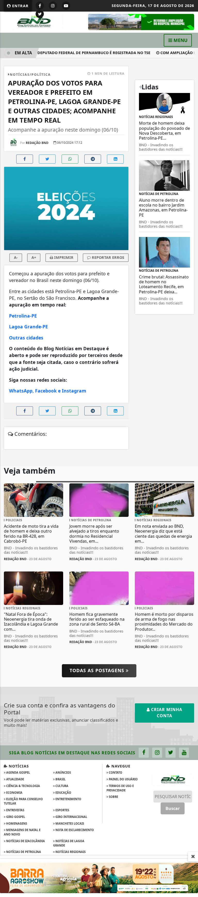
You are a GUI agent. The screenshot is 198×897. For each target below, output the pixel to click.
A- (16, 257)
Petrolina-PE (23, 316)
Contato (115, 772)
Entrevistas (14, 810)
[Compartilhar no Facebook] (24, 159)
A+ (33, 257)
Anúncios (63, 772)
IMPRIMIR (63, 257)
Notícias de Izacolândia (25, 841)
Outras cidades (26, 338)
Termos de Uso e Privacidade (120, 788)
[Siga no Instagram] (53, 6)
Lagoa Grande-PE (29, 326)
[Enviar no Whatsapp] (70, 159)
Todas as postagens (98, 670)
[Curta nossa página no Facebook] (144, 753)
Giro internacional (71, 817)
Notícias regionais (70, 852)
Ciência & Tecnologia (22, 786)
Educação (63, 793)
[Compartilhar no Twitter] (47, 159)
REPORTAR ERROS (107, 257)
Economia (13, 793)
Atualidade (14, 779)
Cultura (61, 786)
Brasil (60, 779)
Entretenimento (68, 799)
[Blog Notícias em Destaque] (33, 21)
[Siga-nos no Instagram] (157, 753)
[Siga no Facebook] (40, 6)
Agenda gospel (17, 772)
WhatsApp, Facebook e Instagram (47, 391)
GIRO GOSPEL (15, 817)
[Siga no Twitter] (40, 14)
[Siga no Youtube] (66, 6)
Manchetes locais (69, 823)
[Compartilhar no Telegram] (92, 159)
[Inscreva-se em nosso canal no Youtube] (184, 753)
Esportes (62, 810)
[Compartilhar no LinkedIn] (115, 159)
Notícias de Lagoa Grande (68, 843)
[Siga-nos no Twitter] (171, 753)
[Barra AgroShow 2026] (99, 877)
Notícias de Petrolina (23, 852)
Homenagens (16, 823)
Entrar (20, 5)
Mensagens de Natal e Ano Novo (22, 832)
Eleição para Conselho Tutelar (23, 801)
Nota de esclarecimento (74, 830)
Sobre (113, 797)
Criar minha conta (166, 713)
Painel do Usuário (123, 779)
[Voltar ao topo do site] (190, 493)
